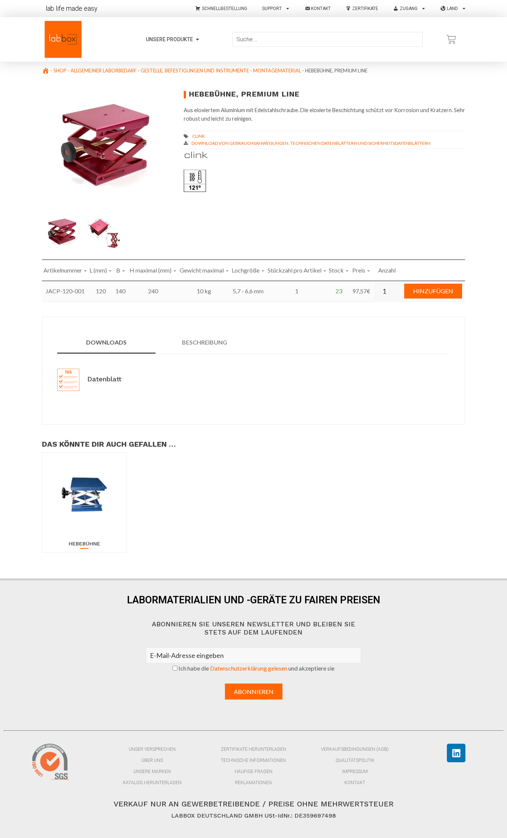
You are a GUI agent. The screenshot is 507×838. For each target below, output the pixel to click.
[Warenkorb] (451, 39)
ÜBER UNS (152, 760)
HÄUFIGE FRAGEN (253, 771)
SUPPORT (272, 8)
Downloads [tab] (106, 342)
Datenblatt (103, 379)
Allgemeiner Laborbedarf (104, 71)
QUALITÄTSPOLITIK (355, 760)
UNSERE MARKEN (152, 771)
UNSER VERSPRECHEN (152, 749)
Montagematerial (277, 71)
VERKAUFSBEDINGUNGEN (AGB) (355, 749)
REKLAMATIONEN (253, 782)
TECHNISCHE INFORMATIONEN (253, 760)
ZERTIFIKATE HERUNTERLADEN (253, 749)
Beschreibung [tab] (204, 342)
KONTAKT (354, 782)
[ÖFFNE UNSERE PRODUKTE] (197, 39)
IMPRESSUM (355, 771)
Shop (59, 71)
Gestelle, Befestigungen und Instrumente (195, 71)
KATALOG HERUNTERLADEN (152, 782)
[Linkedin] (456, 753)
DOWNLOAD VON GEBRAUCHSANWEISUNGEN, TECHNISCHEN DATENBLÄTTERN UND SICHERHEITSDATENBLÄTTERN (311, 143)
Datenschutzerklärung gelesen (248, 668)
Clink (198, 136)
